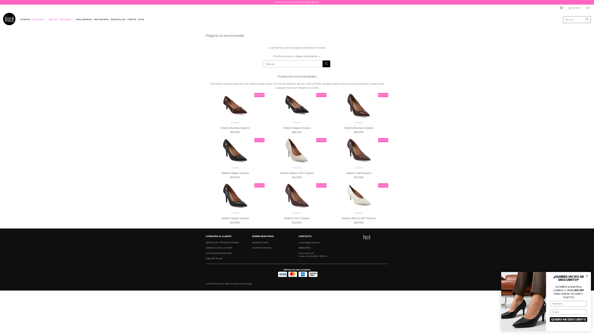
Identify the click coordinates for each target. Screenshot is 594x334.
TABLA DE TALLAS (214, 258)
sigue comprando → (308, 56)
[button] (39, 20)
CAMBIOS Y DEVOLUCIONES (219, 248)
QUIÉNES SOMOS (260, 242)
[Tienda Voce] (9, 19)
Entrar (576, 8)
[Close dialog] (587, 276)
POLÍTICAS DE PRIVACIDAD (218, 253)
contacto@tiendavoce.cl (310, 242)
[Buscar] (587, 19)
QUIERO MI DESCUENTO (568, 319)
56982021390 (304, 248)
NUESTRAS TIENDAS (261, 248)
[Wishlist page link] (563, 8)
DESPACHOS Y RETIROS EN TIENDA (222, 242)
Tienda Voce (218, 284)
